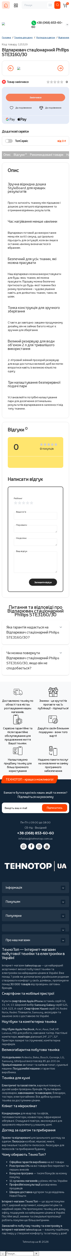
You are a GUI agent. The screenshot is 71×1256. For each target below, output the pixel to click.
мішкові (41, 1141)
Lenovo (6, 1033)
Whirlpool (20, 1061)
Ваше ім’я (21, 511)
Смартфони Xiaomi (36, 1008)
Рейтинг (18, 498)
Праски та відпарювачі (16, 1137)
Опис (7, 155)
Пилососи (18, 1141)
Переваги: (21, 525)
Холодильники (11, 1057)
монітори (24, 1036)
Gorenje (54, 1057)
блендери (59, 1093)
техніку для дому (54, 1209)
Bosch (44, 1057)
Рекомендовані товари (46, 155)
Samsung (7, 1061)
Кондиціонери (11, 1113)
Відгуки (20, 154)
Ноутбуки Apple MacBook (18, 1029)
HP (57, 1029)
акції (16, 1216)
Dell (52, 1029)
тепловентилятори (14, 1117)
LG (62, 1057)
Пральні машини (12, 1065)
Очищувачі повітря (27, 1121)
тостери (7, 1096)
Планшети (24, 1012)
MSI (14, 1033)
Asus (45, 1029)
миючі (50, 1141)
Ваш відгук (21, 551)
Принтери (8, 1040)
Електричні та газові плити (19, 1085)
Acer (38, 1029)
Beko (36, 1057)
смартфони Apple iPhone (27, 1001)
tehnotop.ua (33, 965)
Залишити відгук (43, 582)
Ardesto (26, 1057)
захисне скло (10, 1016)
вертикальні (9, 1145)
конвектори (35, 1117)
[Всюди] (50, 5)
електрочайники (24, 1096)
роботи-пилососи (33, 1145)
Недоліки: (21, 538)
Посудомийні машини (26, 1068)
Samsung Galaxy (44, 1005)
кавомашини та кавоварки (34, 1093)
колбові (30, 1141)
